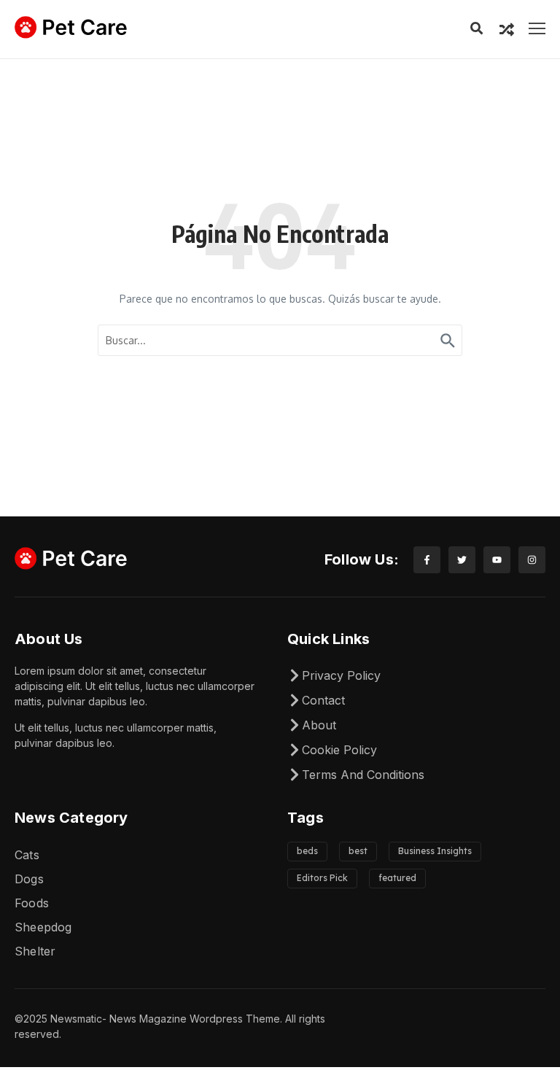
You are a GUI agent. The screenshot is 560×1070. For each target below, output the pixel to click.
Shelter (35, 951)
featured (397, 877)
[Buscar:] (280, 340)
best (358, 850)
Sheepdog (43, 927)
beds (307, 850)
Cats (27, 855)
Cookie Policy (339, 750)
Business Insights (435, 850)
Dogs (29, 879)
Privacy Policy (341, 675)
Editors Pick (322, 877)
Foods (32, 903)
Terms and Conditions (363, 774)
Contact (323, 700)
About (319, 725)
